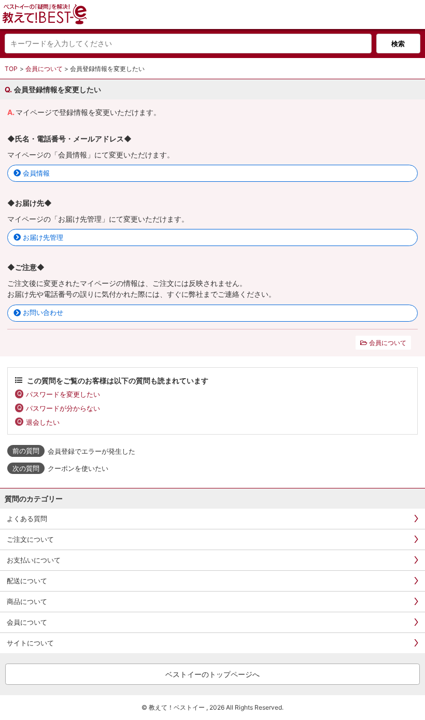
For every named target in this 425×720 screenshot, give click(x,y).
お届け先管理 (43, 237)
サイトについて (30, 643)
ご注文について (30, 539)
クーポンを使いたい (78, 468)
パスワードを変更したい (63, 394)
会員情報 (36, 173)
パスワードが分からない (63, 408)
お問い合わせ (43, 312)
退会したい (43, 422)
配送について (27, 581)
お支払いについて (34, 560)
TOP (11, 69)
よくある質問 (27, 518)
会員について (44, 69)
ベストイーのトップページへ (212, 674)
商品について (27, 601)
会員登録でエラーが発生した (91, 451)
